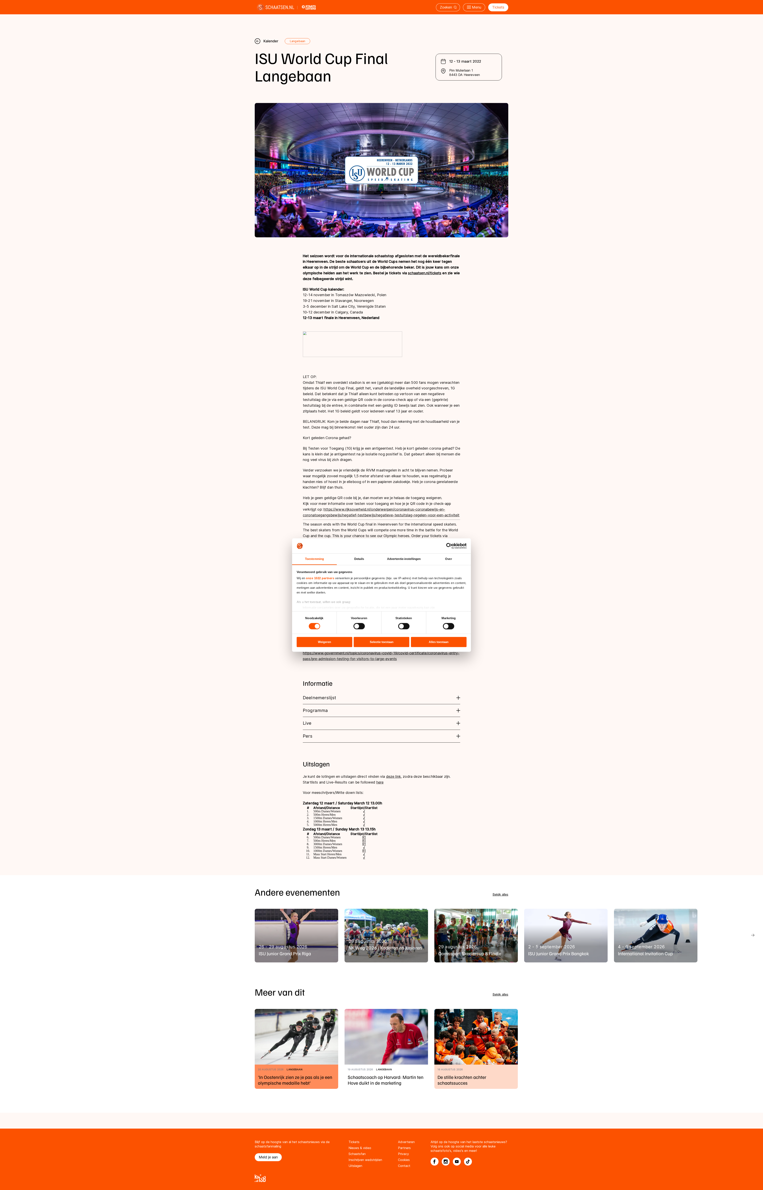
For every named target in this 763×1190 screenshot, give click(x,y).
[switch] (359, 626)
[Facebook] (435, 1162)
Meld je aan (268, 1157)
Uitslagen (355, 1166)
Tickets (498, 7)
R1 (364, 837)
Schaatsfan (357, 1154)
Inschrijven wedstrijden (365, 1160)
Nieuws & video (360, 1148)
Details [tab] (359, 559)
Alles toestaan (438, 642)
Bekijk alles (500, 894)
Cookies (404, 1160)
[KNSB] (381, 1178)
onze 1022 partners (320, 578)
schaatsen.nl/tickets (424, 273)
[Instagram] (446, 1162)
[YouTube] (457, 1162)
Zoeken (446, 7)
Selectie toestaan (381, 642)
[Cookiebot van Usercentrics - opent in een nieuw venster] (449, 546)
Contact (404, 1166)
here (380, 782)
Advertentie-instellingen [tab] (404, 559)
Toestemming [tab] (314, 559)
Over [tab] (448, 559)
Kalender (270, 41)
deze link (393, 776)
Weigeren (324, 642)
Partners (404, 1148)
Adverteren (406, 1142)
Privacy (403, 1154)
